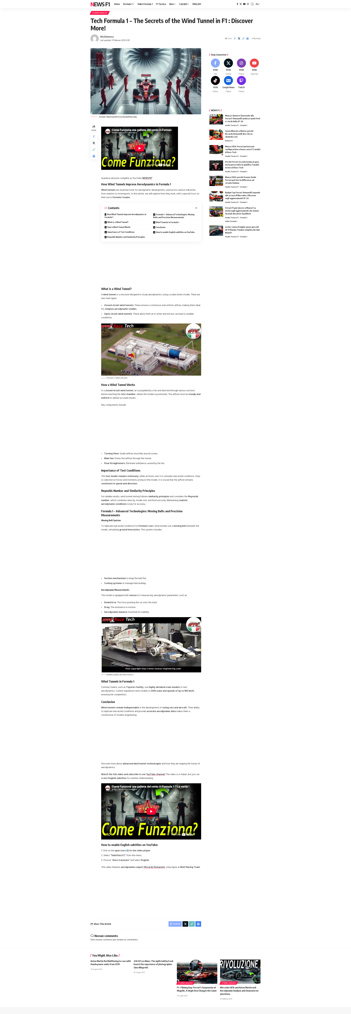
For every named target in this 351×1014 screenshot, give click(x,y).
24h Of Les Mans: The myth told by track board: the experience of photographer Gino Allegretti (153, 964)
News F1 (100, 4)
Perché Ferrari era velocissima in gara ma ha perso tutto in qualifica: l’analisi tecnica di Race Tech (242, 165)
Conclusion (160, 227)
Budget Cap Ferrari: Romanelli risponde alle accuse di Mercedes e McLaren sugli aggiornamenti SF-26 (242, 195)
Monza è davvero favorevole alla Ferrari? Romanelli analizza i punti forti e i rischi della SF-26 (242, 118)
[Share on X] (239, 38)
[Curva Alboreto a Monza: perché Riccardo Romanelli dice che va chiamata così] (216, 135)
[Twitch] (241, 84)
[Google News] (228, 84)
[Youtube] (254, 67)
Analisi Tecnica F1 (232, 125)
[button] (252, 4)
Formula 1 (243, 125)
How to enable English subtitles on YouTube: (175, 232)
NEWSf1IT (147, 178)
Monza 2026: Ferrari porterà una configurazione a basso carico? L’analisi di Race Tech (242, 149)
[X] (240, 4)
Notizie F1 (229, 141)
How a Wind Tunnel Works (118, 227)
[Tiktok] (215, 84)
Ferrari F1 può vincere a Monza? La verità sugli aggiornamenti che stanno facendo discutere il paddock (242, 211)
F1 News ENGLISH (99, 13)
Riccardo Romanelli (154, 867)
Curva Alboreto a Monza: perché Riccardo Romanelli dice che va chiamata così (239, 134)
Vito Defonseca (107, 36)
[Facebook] (237, 4)
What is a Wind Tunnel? (117, 222)
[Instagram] (248, 4)
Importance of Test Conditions (121, 232)
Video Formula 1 (231, 221)
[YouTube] (244, 4)
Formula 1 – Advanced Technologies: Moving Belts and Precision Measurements (173, 216)
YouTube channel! (155, 774)
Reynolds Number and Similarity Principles (126, 237)
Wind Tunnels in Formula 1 (167, 222)
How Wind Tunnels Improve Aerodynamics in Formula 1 (125, 215)
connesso (107, 939)
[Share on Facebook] (235, 38)
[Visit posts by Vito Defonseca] (94, 38)
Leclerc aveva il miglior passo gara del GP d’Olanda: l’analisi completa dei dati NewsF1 (242, 230)
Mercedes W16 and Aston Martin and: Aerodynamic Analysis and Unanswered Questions (239, 990)
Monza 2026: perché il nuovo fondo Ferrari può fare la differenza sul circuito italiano (240, 180)
